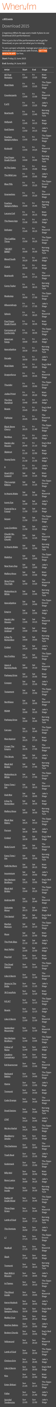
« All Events (7, 19)
